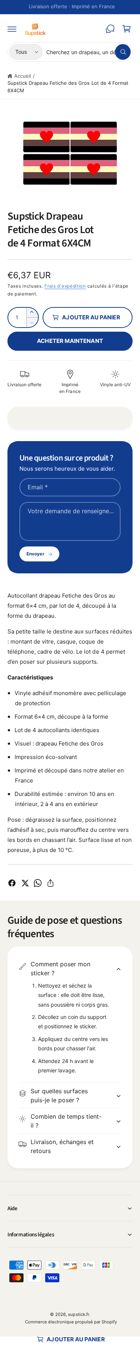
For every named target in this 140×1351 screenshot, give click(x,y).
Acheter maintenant (70, 340)
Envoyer (35, 554)
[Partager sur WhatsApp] (37, 883)
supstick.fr (78, 1314)
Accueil (22, 76)
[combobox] (88, 52)
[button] (12, 29)
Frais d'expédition (65, 286)
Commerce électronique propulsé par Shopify (71, 1321)
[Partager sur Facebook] (11, 883)
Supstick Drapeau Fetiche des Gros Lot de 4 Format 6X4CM (67, 86)
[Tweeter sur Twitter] (25, 883)
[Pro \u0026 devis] (110, 29)
